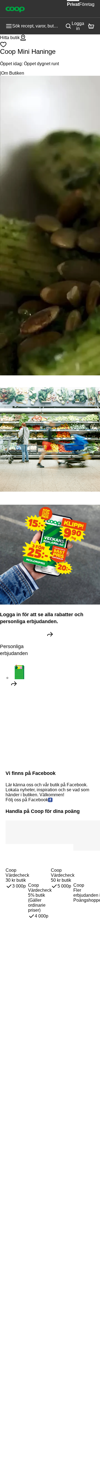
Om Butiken (12, 73)
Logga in (78, 26)
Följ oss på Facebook (27, 799)
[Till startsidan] (15, 9)
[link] (50, 634)
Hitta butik (10, 37)
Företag (86, 4)
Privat (73, 4)
